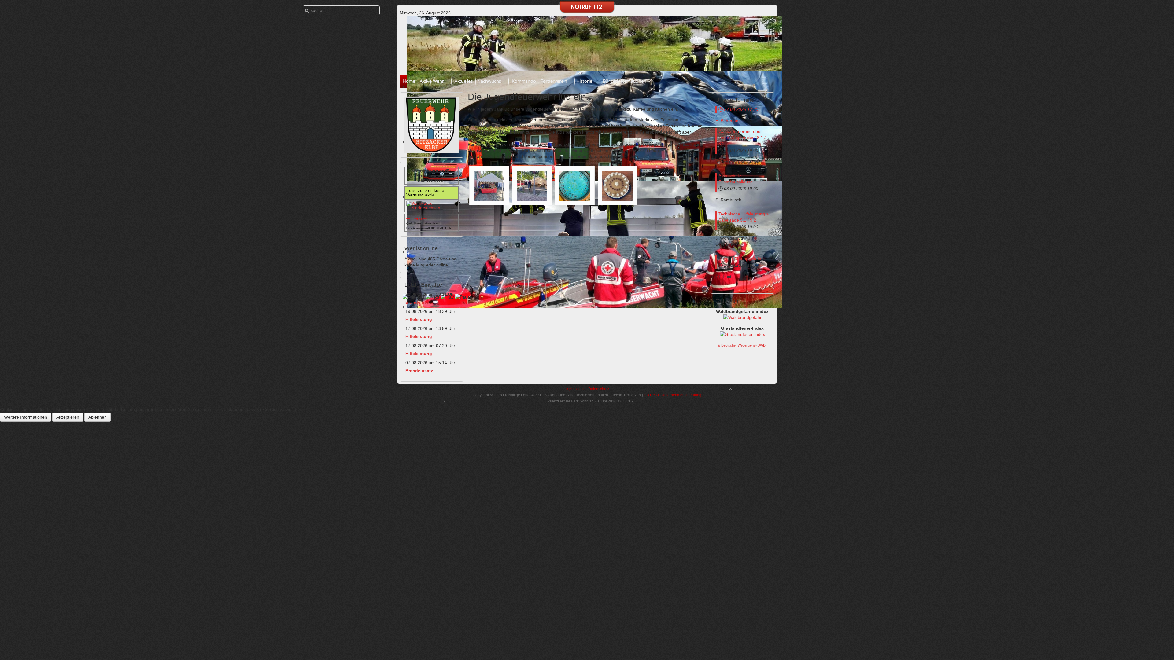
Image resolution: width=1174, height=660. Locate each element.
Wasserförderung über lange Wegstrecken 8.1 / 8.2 (742, 137)
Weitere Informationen (25, 417)
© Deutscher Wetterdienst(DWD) (742, 345)
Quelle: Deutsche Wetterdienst (422, 223)
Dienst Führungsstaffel (740, 258)
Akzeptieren (67, 417)
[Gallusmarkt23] (489, 185)
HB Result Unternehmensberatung (672, 395)
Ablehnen (97, 417)
